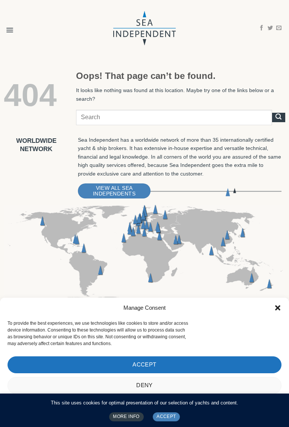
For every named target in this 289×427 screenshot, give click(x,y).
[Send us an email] (278, 28)
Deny (144, 385)
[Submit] (278, 117)
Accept (144, 364)
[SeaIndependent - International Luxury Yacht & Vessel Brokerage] (144, 28)
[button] (277, 308)
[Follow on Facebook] (261, 28)
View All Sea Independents (114, 191)
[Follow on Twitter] (270, 28)
